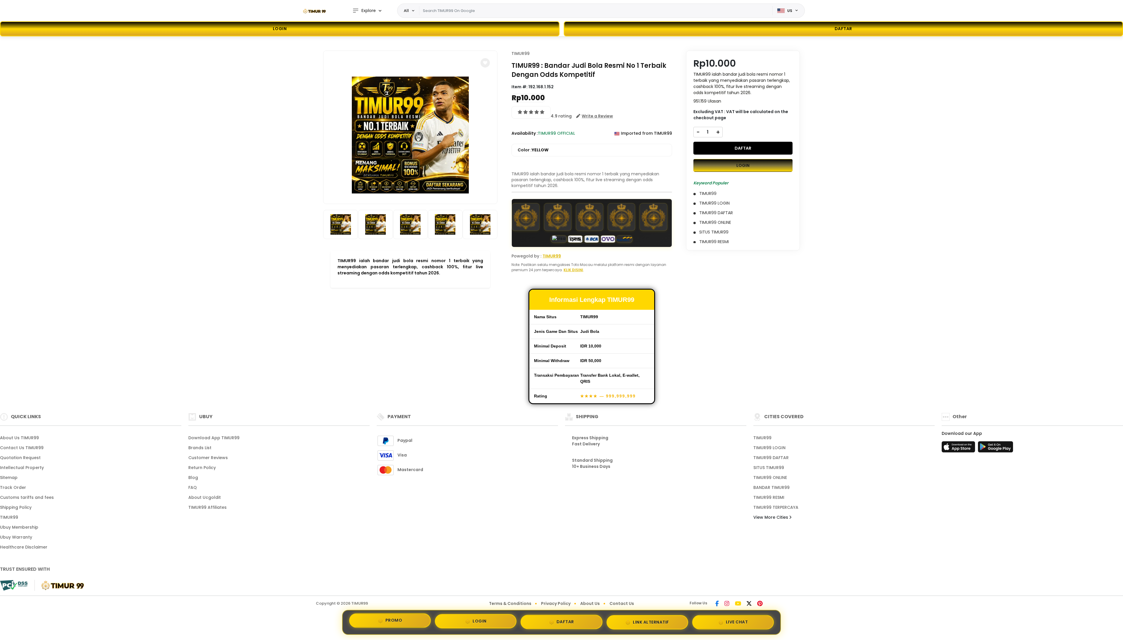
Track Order (13, 487)
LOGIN (280, 29)
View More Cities (771, 517)
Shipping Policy (16, 507)
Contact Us (621, 603)
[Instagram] (727, 604)
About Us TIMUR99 (19, 438)
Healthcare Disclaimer (23, 547)
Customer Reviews (208, 458)
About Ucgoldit (204, 497)
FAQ (192, 487)
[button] (485, 63)
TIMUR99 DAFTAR (771, 458)
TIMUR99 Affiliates (207, 507)
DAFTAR (743, 148)
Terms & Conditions (510, 603)
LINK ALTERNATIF (651, 621)
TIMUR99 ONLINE (770, 477)
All (406, 10)
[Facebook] (717, 604)
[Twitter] (749, 604)
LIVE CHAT (737, 620)
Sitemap (9, 477)
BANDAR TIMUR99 (771, 487)
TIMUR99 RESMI (768, 497)
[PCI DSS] (13, 585)
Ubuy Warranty (16, 537)
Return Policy (202, 468)
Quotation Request (20, 458)
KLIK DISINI (573, 269)
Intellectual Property (22, 468)
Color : (533, 150)
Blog (193, 477)
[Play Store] (995, 448)
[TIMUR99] (314, 11)
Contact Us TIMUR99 (22, 448)
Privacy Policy (556, 603)
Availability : (524, 133)
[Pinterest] (760, 604)
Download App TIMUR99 (214, 438)
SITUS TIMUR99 (768, 468)
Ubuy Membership (19, 527)
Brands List (199, 448)
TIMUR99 (520, 53)
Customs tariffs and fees (27, 497)
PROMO (393, 622)
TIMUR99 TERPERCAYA (775, 507)
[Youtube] (738, 604)
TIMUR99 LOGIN (769, 448)
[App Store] (959, 448)
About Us (590, 603)
